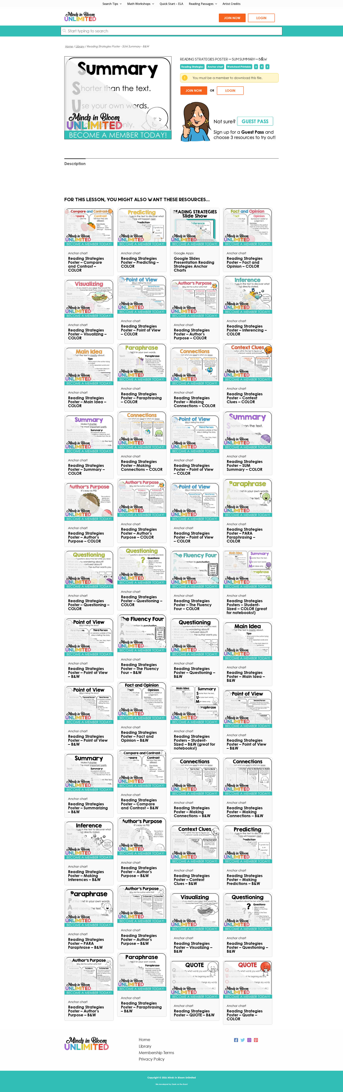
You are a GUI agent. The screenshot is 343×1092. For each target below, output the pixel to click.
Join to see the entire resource (118, 98)
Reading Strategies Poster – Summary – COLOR (86, 469)
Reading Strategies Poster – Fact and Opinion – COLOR (245, 262)
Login (261, 18)
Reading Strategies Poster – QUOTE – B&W (194, 1013)
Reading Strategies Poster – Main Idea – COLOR (87, 402)
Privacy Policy (152, 1059)
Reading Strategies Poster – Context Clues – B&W (192, 879)
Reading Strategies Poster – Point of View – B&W (88, 672)
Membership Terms (156, 1052)
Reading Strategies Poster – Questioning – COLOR (88, 605)
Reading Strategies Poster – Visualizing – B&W (193, 947)
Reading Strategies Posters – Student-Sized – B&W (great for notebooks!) (194, 742)
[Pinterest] (256, 1040)
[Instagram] (249, 1040)
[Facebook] (236, 1040)
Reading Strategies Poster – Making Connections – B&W (192, 812)
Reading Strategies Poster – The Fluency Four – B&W (140, 668)
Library (80, 46)
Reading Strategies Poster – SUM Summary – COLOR (245, 465)
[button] (120, 3)
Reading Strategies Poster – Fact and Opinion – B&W (139, 736)
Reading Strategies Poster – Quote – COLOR (245, 1015)
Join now (232, 18)
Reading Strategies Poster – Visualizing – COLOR (87, 334)
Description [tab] (75, 163)
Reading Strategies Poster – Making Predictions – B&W (245, 879)
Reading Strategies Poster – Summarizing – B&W (88, 808)
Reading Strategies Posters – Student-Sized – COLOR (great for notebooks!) (247, 607)
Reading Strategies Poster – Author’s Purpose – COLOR (192, 334)
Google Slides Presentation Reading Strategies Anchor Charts (194, 264)
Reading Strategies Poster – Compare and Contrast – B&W (139, 804)
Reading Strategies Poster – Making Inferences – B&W (86, 876)
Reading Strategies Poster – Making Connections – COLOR (194, 402)
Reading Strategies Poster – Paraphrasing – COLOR (141, 398)
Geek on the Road (180, 1084)
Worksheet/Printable (239, 66)
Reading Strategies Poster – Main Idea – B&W (246, 676)
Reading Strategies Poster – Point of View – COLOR (141, 330)
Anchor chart (215, 66)
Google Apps (184, 253)
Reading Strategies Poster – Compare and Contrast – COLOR (86, 264)
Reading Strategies (192, 66)
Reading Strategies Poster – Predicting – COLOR (140, 262)
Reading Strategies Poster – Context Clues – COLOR (245, 398)
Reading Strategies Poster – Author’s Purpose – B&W (139, 872)
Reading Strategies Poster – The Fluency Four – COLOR (193, 605)
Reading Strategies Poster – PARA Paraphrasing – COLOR (245, 535)
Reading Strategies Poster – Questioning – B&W (194, 672)
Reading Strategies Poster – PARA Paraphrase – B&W (86, 943)
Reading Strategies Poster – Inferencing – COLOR (247, 330)
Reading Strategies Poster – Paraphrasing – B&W (141, 1007)
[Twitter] (242, 1040)
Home (69, 46)
